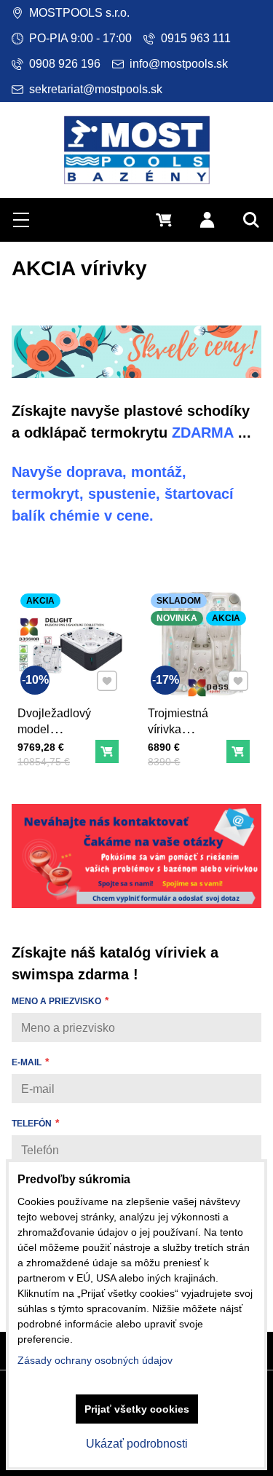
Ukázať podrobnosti (137, 1443)
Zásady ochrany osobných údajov (95, 1360)
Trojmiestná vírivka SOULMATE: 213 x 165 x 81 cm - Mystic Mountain (185, 753)
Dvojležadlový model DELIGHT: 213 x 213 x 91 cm (54, 737)
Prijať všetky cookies (136, 1409)
